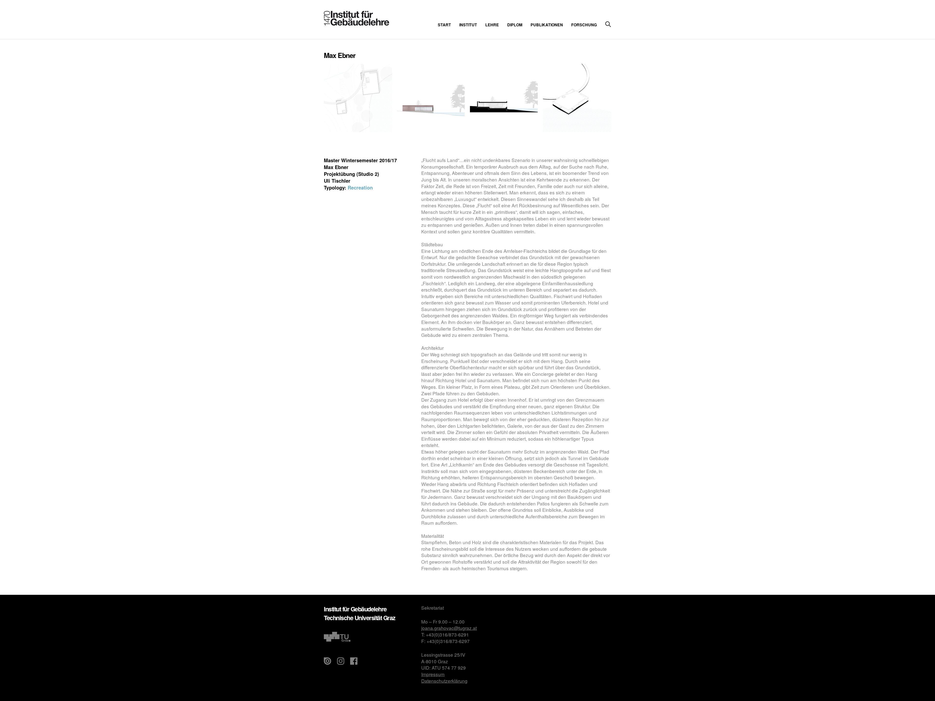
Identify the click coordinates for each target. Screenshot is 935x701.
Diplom (514, 25)
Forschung (584, 25)
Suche (608, 24)
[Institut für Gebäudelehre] (356, 24)
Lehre (492, 25)
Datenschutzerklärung (444, 680)
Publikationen (547, 25)
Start (444, 25)
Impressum (433, 674)
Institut (468, 25)
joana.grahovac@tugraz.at (449, 628)
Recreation (360, 187)
